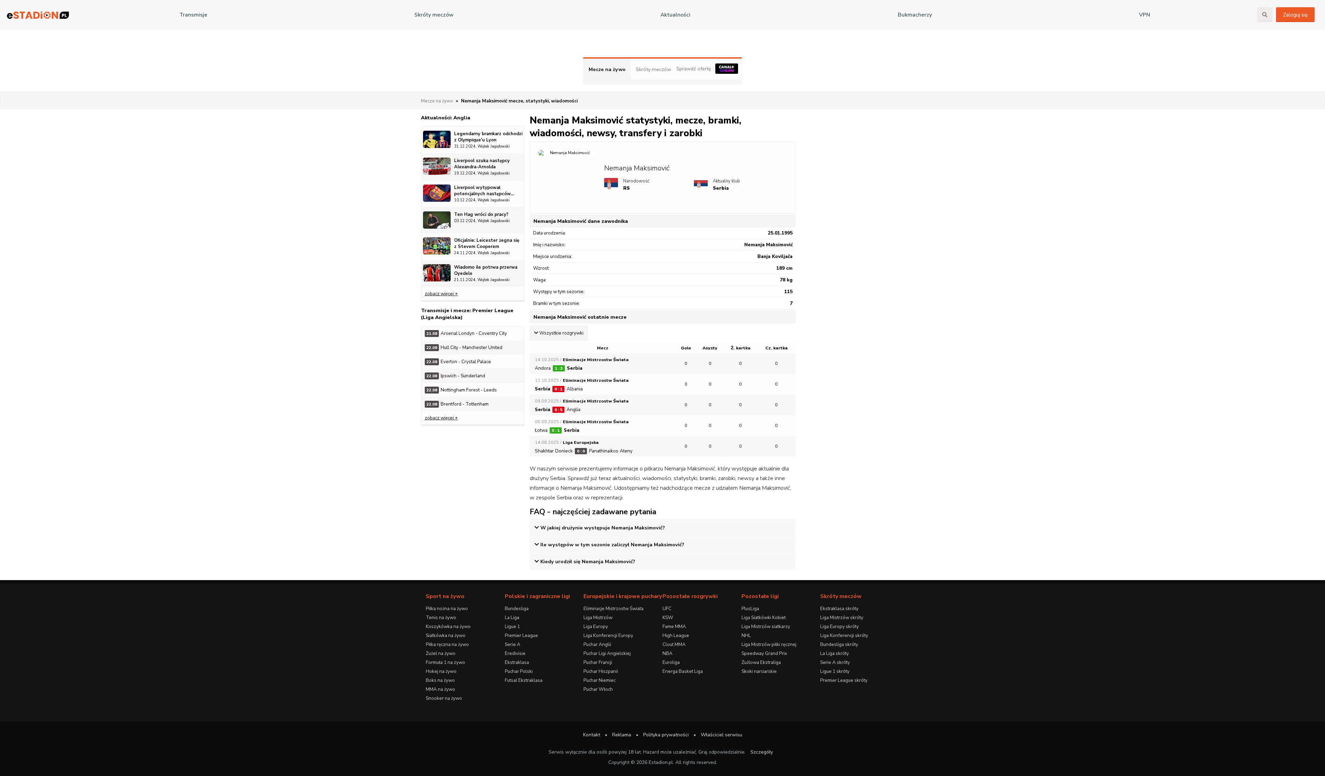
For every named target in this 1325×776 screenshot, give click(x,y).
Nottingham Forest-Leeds (461, 390)
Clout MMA (674, 644)
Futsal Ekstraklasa (523, 680)
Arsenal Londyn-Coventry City (466, 333)
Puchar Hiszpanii (600, 671)
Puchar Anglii (597, 644)
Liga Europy (595, 626)
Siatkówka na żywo (445, 635)
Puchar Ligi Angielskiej (607, 653)
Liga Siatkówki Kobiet (764, 617)
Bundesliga (517, 608)
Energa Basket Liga (682, 671)
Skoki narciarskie (759, 671)
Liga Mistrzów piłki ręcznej (769, 644)
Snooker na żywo (444, 698)
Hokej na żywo (441, 671)
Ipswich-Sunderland (455, 375)
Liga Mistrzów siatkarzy (766, 626)
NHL (746, 635)
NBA (667, 653)
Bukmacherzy (915, 15)
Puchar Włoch (598, 689)
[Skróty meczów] (38, 15)
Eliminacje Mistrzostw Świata (613, 608)
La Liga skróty (834, 653)
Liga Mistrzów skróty (841, 617)
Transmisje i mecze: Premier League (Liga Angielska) (467, 314)
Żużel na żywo (440, 653)
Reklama (621, 735)
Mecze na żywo (607, 69)
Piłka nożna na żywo (447, 608)
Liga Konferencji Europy (608, 635)
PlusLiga (750, 608)
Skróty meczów (433, 15)
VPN (1144, 15)
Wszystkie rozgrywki (561, 333)
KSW (667, 617)
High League (675, 635)
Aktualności (675, 15)
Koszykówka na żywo (448, 626)
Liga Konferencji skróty (844, 635)
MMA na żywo (440, 689)
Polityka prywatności (666, 735)
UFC (666, 608)
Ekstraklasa (517, 662)
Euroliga (671, 662)
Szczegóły (761, 752)
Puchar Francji (597, 662)
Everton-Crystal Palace (458, 361)
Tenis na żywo (441, 617)
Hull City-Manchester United (464, 347)
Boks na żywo (440, 680)
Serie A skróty (835, 662)
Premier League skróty (843, 680)
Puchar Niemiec (599, 680)
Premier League (521, 635)
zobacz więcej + (441, 293)
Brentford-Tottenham (457, 404)
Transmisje (193, 15)
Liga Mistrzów (597, 617)
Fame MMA (674, 626)
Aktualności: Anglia (445, 117)
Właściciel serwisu (721, 735)
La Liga (512, 617)
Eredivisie (515, 653)
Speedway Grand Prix (764, 653)
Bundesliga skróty (839, 644)
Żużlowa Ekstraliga (761, 662)
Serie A (512, 644)
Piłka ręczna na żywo (447, 644)
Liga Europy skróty (839, 626)
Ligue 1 (512, 626)
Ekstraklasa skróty (839, 608)
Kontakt (591, 735)
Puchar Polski (519, 671)
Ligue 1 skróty (835, 671)
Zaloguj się (1295, 14)
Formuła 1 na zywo (445, 662)
